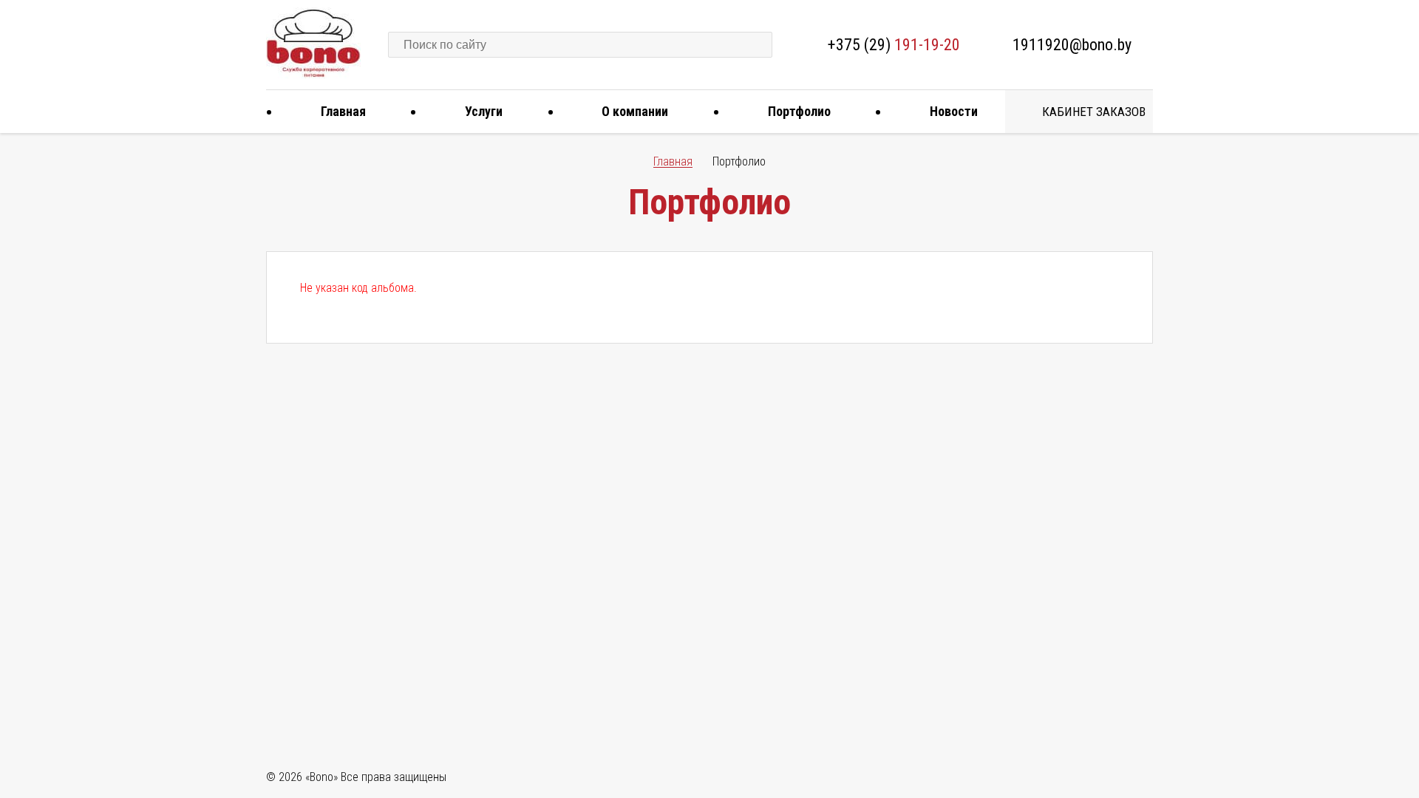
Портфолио (799, 111)
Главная (343, 111)
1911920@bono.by (1072, 44)
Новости (954, 111)
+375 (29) (894, 44)
